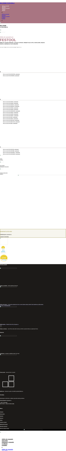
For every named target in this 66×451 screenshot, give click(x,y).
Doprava (1, 418)
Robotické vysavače (6, 8)
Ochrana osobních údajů (4, 428)
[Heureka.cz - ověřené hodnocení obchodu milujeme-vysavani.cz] (3, 253)
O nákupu (3, 9)
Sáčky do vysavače (5, 6)
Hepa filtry (4, 7)
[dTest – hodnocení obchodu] (4, 244)
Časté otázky (2, 414)
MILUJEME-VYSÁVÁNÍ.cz (7, 3)
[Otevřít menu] (2, 32)
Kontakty (3, 10)
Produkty (1, 412)
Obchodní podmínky (3, 426)
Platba (1, 420)
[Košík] (1, 30)
